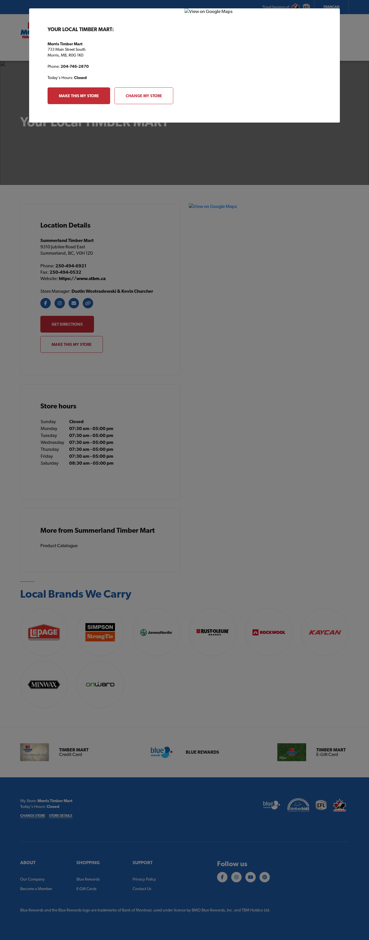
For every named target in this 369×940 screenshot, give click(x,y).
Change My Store (144, 95)
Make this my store (79, 95)
